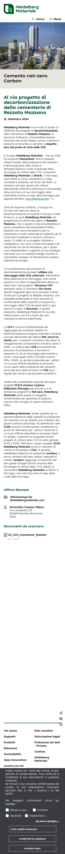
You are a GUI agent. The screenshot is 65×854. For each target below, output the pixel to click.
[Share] (60, 713)
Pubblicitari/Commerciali (39, 815)
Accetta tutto (32, 848)
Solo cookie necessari (24, 829)
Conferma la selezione (32, 838)
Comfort (42, 810)
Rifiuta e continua (19, 810)
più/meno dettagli (46, 821)
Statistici (15, 815)
